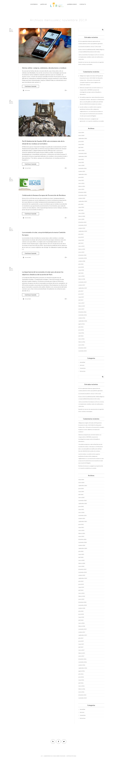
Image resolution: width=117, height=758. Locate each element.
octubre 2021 (81, 171)
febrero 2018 (81, 279)
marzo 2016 (81, 339)
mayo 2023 (81, 144)
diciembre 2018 (82, 255)
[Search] (102, 29)
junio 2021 (81, 177)
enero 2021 (81, 189)
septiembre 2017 (82, 288)
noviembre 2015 (82, 351)
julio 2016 (80, 327)
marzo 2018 (81, 276)
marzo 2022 (81, 165)
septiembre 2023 (82, 138)
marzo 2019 (81, 246)
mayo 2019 (81, 240)
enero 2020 (81, 219)
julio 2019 (80, 234)
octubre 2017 (81, 285)
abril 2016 (80, 336)
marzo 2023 (81, 150)
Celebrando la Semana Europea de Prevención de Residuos (44, 195)
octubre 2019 (81, 228)
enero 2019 (81, 252)
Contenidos (34, 4)
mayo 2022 (81, 162)
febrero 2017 (81, 306)
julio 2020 (80, 204)
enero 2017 (81, 309)
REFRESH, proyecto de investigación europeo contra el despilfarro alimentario (90, 92)
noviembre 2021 (82, 168)
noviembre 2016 (82, 315)
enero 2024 (81, 135)
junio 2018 (81, 267)
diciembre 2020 (82, 192)
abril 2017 (80, 300)
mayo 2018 (81, 270)
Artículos (27, 90)
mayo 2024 (81, 132)
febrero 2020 (81, 216)
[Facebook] (58, 741)
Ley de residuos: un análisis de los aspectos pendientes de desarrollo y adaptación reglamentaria (90, 109)
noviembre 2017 (82, 282)
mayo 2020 (81, 207)
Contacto (83, 4)
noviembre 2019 (82, 225)
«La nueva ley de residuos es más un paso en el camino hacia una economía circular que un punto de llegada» (91, 114)
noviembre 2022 (82, 153)
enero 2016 (81, 345)
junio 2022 (81, 159)
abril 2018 (80, 273)
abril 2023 (80, 147)
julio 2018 (80, 264)
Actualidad (28, 168)
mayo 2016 (81, 333)
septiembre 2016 (82, 321)
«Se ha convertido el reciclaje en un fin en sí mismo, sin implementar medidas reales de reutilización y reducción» (91, 57)
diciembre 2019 (82, 222)
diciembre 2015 (82, 348)
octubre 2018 (81, 261)
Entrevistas (83, 371)
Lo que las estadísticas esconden (95, 121)
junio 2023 (81, 141)
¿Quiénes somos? (72, 4)
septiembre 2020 (82, 201)
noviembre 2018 (82, 258)
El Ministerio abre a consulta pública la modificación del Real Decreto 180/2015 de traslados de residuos (92, 102)
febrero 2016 (81, 342)
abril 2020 (80, 210)
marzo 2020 (81, 213)
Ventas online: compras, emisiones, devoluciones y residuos (44, 68)
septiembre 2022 (82, 156)
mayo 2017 (81, 297)
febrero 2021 (81, 186)
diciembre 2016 (82, 312)
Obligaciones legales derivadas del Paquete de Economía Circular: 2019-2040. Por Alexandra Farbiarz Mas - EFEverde (91, 78)
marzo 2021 (81, 183)
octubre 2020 (81, 198)
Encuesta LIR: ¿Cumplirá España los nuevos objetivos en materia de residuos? (90, 82)
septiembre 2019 (82, 231)
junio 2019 (81, 237)
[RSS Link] (53, 741)
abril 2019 (80, 243)
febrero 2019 (81, 249)
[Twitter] (64, 741)
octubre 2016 (81, 318)
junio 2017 (81, 294)
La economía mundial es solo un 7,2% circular (89, 46)
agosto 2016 (81, 324)
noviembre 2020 (82, 195)
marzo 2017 (81, 303)
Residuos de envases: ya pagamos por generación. (90, 466)
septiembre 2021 (82, 174)
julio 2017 (80, 291)
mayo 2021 (81, 180)
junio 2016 (81, 330)
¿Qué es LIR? (43, 4)
